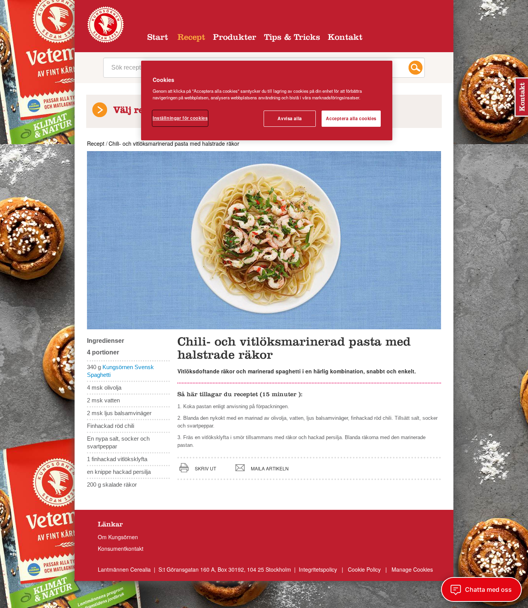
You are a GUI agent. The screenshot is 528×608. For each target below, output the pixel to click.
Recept (191, 38)
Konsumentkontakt (120, 548)
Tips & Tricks (292, 38)
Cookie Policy (364, 569)
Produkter (234, 38)
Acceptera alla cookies (351, 118)
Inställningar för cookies (180, 118)
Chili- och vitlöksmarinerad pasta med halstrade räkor (174, 143)
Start (157, 38)
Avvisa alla (289, 118)
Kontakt (345, 38)
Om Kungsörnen (118, 537)
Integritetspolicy (319, 569)
